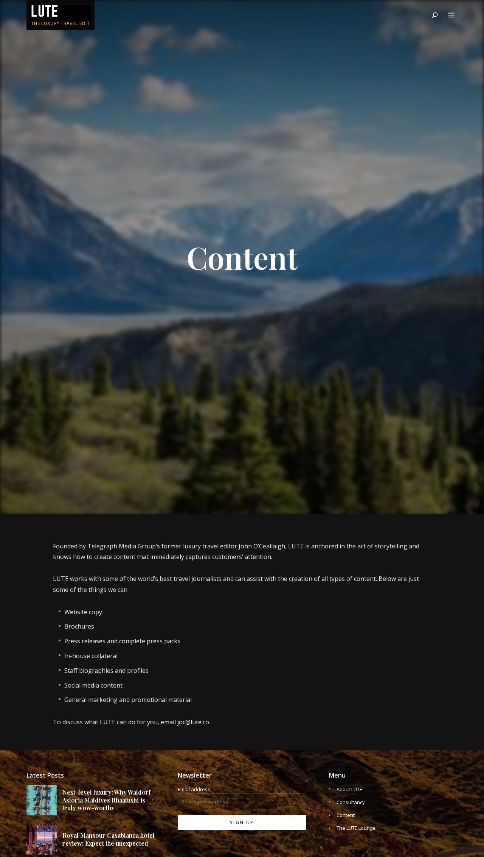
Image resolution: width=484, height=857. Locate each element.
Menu (451, 15)
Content (346, 815)
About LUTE (349, 789)
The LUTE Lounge (356, 827)
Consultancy (351, 802)
